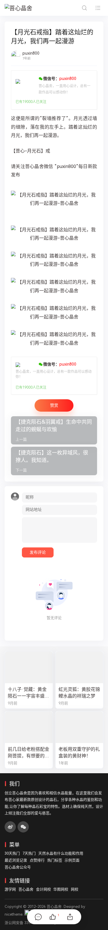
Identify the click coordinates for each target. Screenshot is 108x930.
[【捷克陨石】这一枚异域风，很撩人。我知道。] (54, 461)
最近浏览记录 (16, 860)
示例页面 (72, 860)
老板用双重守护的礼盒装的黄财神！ (79, 752)
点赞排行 (37, 860)
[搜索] (84, 8)
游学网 (10, 889)
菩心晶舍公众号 (18, 867)
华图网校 (60, 889)
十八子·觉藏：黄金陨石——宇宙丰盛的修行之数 (28, 693)
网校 (74, 889)
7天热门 (29, 853)
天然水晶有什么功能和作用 (60, 853)
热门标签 (54, 860)
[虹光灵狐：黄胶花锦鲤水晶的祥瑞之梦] (79, 667)
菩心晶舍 (25, 889)
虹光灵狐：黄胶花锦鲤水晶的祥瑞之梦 (79, 693)
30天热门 (12, 853)
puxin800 (30, 53)
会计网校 (43, 889)
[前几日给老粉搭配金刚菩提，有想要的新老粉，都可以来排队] (29, 727)
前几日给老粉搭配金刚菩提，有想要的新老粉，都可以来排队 (28, 752)
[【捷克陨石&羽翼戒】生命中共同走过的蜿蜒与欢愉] (54, 430)
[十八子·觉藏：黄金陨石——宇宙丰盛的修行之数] (29, 667)
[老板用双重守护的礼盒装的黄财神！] (79, 727)
